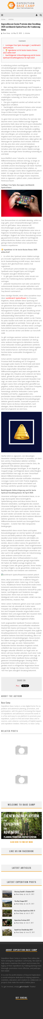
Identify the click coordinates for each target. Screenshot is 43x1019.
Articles (27, 33)
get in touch (24, 986)
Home (3, 19)
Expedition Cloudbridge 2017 (23, 930)
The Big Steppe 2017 (20, 901)
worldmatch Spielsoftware (16, 298)
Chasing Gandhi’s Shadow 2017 (24, 892)
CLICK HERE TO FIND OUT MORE (21, 842)
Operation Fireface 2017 (22, 920)
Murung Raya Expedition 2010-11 (24, 911)
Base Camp (6, 33)
